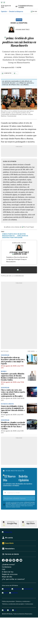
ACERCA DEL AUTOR (19, 243)
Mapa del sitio (7, 577)
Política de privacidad (8, 601)
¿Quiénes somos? (8, 564)
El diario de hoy (7, 572)
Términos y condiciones (22, 601)
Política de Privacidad (29, 502)
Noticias (4, 351)
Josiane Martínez (22, 29)
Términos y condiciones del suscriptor (13, 604)
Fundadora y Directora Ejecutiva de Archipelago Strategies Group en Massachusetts (16, 259)
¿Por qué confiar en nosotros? (13, 579)
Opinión (4, 11)
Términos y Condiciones (11, 503)
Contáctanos (6, 567)
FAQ (3, 569)
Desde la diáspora (16, 11)
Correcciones (29, 604)
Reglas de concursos (9, 574)
